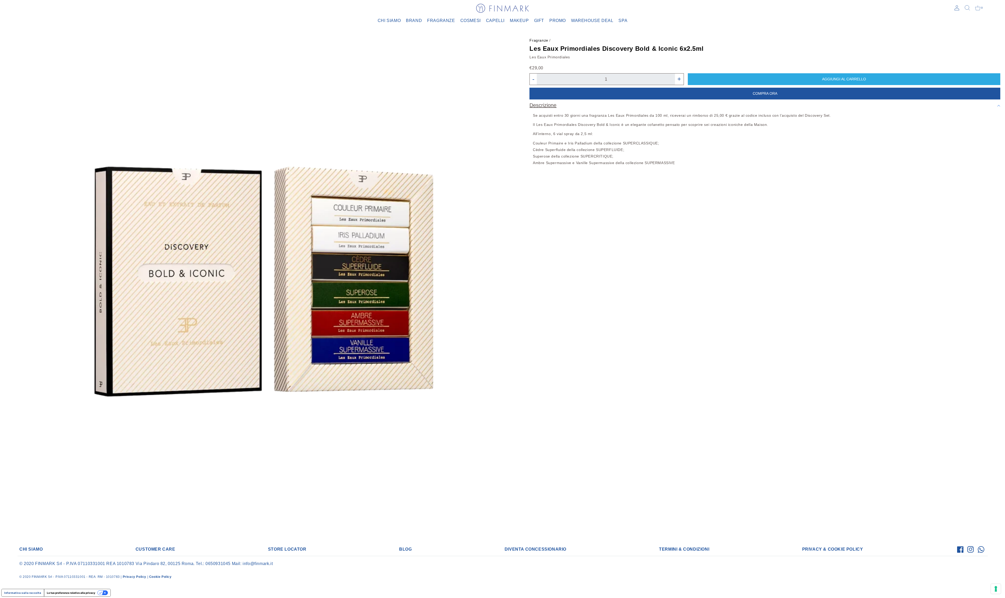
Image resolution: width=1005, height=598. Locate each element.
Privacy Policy (134, 577)
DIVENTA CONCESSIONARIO (535, 549)
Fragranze (441, 20)
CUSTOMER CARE (155, 549)
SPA (622, 20)
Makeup (519, 20)
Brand (414, 20)
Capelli (495, 20)
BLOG (405, 549)
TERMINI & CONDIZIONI (684, 549)
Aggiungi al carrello (844, 79)
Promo (557, 20)
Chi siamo (389, 20)
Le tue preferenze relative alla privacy (71, 592)
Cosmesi (470, 20)
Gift (539, 20)
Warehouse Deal (592, 20)
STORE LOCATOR (287, 549)
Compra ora (765, 93)
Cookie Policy (160, 577)
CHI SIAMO (31, 549)
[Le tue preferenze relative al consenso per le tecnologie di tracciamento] (996, 589)
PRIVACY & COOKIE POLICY (832, 549)
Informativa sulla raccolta (22, 592)
